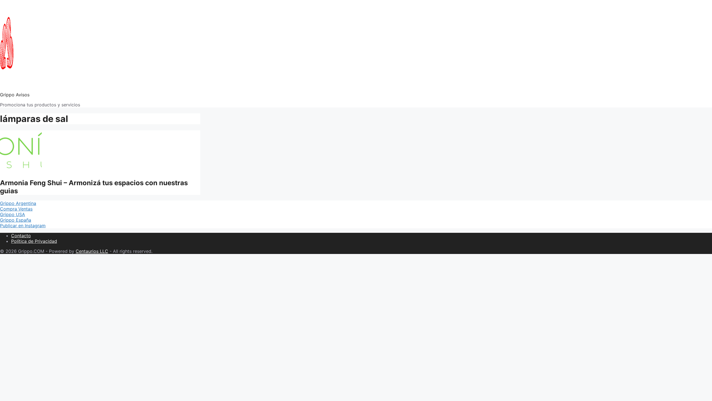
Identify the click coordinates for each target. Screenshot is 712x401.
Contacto (21, 235)
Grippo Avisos (14, 94)
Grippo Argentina (18, 203)
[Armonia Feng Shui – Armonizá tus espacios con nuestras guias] (21, 170)
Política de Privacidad (34, 241)
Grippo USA (12, 214)
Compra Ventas (16, 209)
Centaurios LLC (92, 251)
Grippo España (15, 220)
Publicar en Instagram (23, 225)
